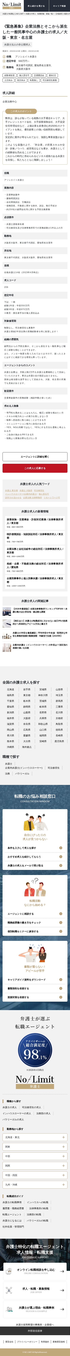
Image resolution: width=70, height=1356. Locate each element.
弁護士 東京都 (11, 490)
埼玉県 (59, 695)
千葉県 (10, 701)
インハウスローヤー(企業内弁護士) (21, 494)
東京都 (26, 695)
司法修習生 (39, 490)
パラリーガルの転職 (37, 1220)
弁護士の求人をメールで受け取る (25, 865)
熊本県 (10, 741)
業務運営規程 (59, 1342)
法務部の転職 (34, 1214)
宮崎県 (43, 741)
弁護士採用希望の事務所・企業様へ (35, 1324)
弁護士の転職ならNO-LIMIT (13, 14)
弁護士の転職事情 (12, 1202)
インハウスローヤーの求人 (17, 1113)
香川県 (10, 735)
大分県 (26, 741)
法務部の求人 (43, 1113)
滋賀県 (10, 724)
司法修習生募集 (50, 80)
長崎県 (59, 735)
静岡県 (26, 706)
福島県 (10, 695)
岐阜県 (43, 706)
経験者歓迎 (9, 75)
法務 (7, 773)
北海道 (10, 689)
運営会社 (9, 1342)
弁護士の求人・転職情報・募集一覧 (39, 14)
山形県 (59, 689)
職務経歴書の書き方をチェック (24, 922)
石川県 (59, 712)
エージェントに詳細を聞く (35, 456)
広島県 (26, 729)
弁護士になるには (12, 1220)
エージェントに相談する (21, 913)
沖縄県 (10, 747)
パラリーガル (22, 773)
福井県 (10, 718)
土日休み (8, 80)
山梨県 (26, 712)
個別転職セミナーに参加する (23, 931)
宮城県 (43, 689)
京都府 (59, 718)
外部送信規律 (35, 1330)
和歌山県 (43, 724)
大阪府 (26, 718)
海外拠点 (27, 747)
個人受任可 (24, 75)
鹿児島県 (59, 741)
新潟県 (10, 712)
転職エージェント (12, 1214)
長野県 (43, 712)
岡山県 (10, 729)
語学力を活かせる (13, 497)
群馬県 (59, 701)
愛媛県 (26, 735)
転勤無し (34, 80)
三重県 (59, 706)
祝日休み (21, 80)
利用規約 (45, 1342)
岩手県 (26, 689)
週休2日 (52, 75)
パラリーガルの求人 (13, 1119)
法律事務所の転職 (38, 1208)
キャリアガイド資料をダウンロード (27, 979)
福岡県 (43, 735)
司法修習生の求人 (31, 1107)
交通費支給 (39, 75)
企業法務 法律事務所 (32, 497)
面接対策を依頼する (18, 997)
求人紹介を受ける (36, 6)
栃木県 (26, 701)
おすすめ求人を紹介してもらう (24, 856)
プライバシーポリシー (27, 1342)
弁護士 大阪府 (26, 490)
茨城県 (43, 701)
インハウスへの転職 (37, 1202)
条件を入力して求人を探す (22, 848)
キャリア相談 (59, 6)
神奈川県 (43, 695)
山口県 (43, 729)
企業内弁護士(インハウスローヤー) (23, 767)
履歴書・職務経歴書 (13, 1208)
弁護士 (8, 763)
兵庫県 (43, 718)
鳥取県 (59, 724)
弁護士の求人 (10, 1107)
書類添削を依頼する (18, 988)
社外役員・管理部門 (13, 1226)
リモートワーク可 (52, 497)
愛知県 (10, 706)
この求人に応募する (35, 468)
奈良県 (26, 724)
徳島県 (59, 729)
